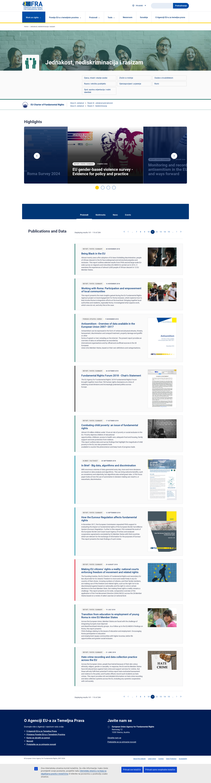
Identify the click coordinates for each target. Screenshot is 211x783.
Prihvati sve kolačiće (132, 770)
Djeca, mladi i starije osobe (95, 78)
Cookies (161, 759)
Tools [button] (110, 17)
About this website (139, 759)
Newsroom (127, 17)
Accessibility (183, 759)
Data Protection (171, 759)
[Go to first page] (124, 232)
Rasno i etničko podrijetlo (95, 84)
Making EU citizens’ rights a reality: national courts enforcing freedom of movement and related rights (110, 571)
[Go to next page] (177, 232)
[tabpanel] (105, 155)
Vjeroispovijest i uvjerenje (130, 84)
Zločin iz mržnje (126, 78)
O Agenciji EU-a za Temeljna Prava (41, 731)
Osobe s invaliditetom (163, 78)
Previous (37, 156)
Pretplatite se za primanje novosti (41, 744)
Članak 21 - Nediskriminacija (97, 106)
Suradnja (144, 17)
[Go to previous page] (128, 232)
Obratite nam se (114, 738)
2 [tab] (103, 187)
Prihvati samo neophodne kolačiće (160, 770)
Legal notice (152, 759)
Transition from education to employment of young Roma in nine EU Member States (110, 616)
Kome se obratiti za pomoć (38, 738)
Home (26, 26)
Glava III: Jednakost (77, 103)
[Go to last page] (181, 232)
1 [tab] (97, 187)
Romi (156, 84)
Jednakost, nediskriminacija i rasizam (42, 26)
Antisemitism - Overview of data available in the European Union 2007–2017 (108, 325)
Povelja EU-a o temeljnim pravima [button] (64, 17)
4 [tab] (114, 187)
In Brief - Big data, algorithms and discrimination (108, 465)
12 (157, 232)
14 (165, 232)
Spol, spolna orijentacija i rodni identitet (97, 90)
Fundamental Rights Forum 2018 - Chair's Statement (111, 375)
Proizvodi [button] (93, 17)
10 (149, 232)
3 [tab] (108, 187)
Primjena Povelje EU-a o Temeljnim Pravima (45, 734)
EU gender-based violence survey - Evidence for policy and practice (103, 171)
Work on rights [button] (32, 17)
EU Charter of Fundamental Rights (47, 104)
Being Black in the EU (93, 253)
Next (174, 156)
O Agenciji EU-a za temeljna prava (170, 17)
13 (161, 232)
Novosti (29, 741)
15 (169, 232)
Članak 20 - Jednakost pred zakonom (100, 103)
